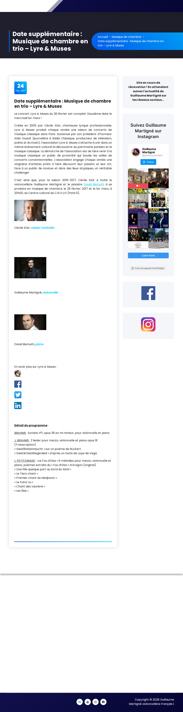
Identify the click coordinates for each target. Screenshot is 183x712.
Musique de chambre (126, 37)
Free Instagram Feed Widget (149, 268)
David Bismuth (94, 184)
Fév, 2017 (21, 87)
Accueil (103, 37)
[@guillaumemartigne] (135, 152)
